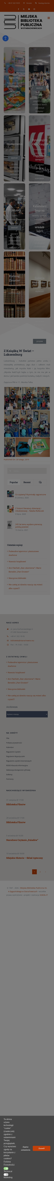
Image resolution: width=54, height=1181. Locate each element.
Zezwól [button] (42, 1148)
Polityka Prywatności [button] (9, 1163)
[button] (6, 1168)
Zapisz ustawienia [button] (25, 1148)
